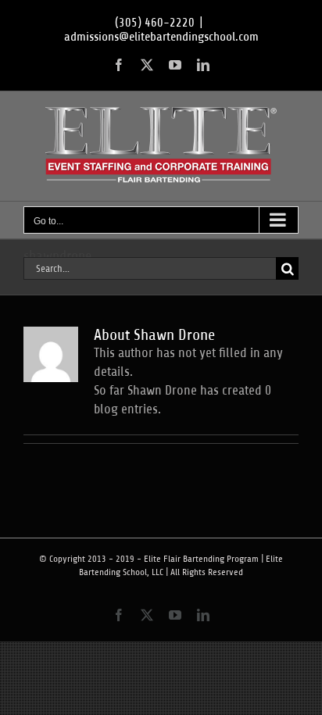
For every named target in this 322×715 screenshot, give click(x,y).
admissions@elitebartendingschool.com (161, 37)
